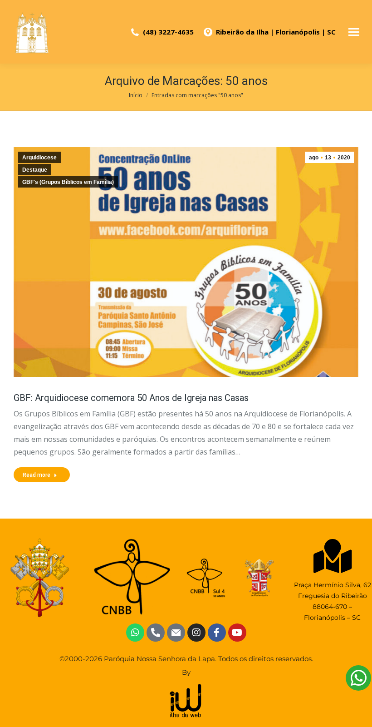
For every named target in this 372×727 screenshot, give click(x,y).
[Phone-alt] (156, 632)
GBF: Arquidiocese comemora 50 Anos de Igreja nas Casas (131, 397)
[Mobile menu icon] (354, 32)
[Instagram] (196, 632)
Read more (36, 475)
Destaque (34, 170)
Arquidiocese (39, 157)
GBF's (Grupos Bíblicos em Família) (68, 182)
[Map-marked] (332, 556)
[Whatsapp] (135, 632)
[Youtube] (237, 632)
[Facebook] (217, 632)
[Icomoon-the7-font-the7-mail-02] (176, 632)
